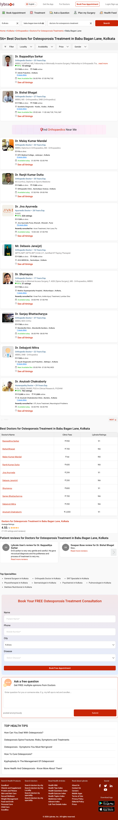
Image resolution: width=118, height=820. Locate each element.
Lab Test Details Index (57, 804)
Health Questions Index (57, 791)
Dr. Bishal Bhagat (26, 92)
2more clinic (22, 109)
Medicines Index (55, 799)
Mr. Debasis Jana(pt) (28, 246)
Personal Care (7, 804)
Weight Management (9, 799)
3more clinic (22, 75)
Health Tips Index (55, 788)
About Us (75, 785)
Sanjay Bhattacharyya (12, 496)
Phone (7, 625)
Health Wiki (53, 785)
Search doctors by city (34, 785)
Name (7, 612)
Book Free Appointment (87, 4)
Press (74, 804)
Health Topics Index (56, 796)
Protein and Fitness (9, 791)
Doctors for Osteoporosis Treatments (46, 31)
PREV (6, 420)
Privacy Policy (77, 799)
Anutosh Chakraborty (12, 512)
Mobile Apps (77, 793)
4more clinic (22, 157)
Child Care (5, 807)
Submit (95, 713)
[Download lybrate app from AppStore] (106, 811)
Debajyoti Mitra (9, 504)
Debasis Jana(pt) (10, 480)
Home (2, 31)
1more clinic (22, 293)
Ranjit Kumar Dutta (11, 464)
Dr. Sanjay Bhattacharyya (31, 314)
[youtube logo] (105, 791)
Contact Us (76, 788)
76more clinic (22, 225)
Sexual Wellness (8, 796)
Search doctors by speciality (32, 794)
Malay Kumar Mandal (12, 457)
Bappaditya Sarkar (10, 441)
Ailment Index (54, 802)
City (6, 638)
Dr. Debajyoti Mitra (27, 347)
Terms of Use (77, 796)
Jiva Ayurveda (8, 472)
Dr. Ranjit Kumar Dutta (29, 174)
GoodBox (5, 810)
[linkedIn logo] (111, 787)
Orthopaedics (22, 31)
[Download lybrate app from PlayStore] (106, 805)
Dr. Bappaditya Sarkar (29, 56)
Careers (75, 791)
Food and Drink (7, 802)
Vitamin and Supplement (11, 788)
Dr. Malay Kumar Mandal (31, 141)
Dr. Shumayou (24, 274)
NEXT (112, 420)
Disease (8, 651)
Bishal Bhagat (8, 449)
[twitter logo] (105, 787)
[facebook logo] (100, 787)
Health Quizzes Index (57, 793)
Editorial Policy (78, 802)
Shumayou (7, 488)
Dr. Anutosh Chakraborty (30, 381)
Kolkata (10, 31)
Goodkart (5, 785)
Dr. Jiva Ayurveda (26, 206)
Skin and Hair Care (8, 793)
